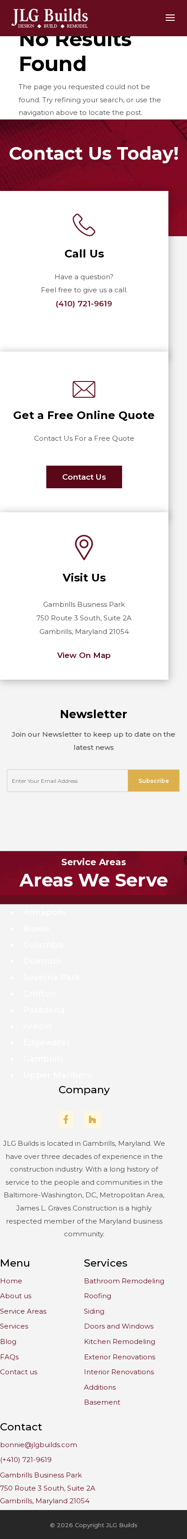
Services (14, 1326)
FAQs (9, 1357)
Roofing (97, 1295)
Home (11, 1281)
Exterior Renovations (119, 1357)
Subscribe (153, 780)
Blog (8, 1341)
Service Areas (93, 862)
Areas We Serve (94, 880)
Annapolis (44, 912)
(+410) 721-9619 (26, 1459)
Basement (102, 1402)
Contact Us (84, 476)
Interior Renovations (119, 1371)
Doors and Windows (118, 1326)
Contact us (18, 1371)
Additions (100, 1387)
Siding (94, 1311)
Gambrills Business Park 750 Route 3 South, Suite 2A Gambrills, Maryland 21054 (47, 1488)
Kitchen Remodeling (119, 1341)
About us (15, 1295)
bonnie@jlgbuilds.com (38, 1444)
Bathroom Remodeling (124, 1281)
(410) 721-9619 (84, 303)
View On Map (84, 655)
